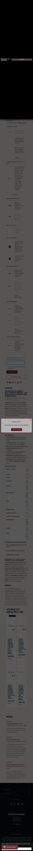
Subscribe (22, 59)
